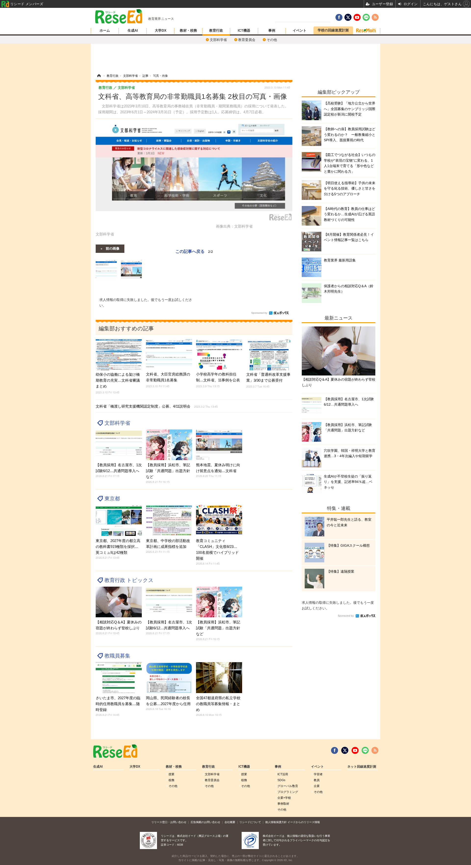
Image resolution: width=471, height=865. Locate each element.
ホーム (105, 30)
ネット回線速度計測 (361, 766)
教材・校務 (188, 30)
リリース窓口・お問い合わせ (168, 822)
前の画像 (112, 248)
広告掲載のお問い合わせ (205, 822)
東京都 (112, 498)
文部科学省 (218, 40)
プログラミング (287, 792)
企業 (317, 786)
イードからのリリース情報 (304, 822)
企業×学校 (284, 798)
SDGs (281, 780)
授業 (171, 774)
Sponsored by (259, 312)
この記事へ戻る (194, 251)
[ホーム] (99, 75)
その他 (272, 40)
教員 (317, 780)
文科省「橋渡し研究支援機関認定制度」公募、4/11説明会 (157, 406)
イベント (299, 30)
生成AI (133, 30)
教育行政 (216, 30)
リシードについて (250, 822)
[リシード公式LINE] (365, 750)
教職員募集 (117, 655)
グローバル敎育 (287, 786)
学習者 (318, 774)
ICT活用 (282, 774)
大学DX (160, 30)
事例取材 (283, 803)
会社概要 (229, 822)
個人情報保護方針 (276, 822)
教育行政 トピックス (129, 580)
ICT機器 (244, 30)
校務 (171, 780)
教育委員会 (246, 40)
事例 (271, 30)
